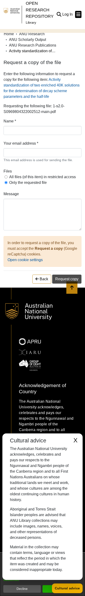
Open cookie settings (25, 260)
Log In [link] (67, 14)
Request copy (66, 279)
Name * (10, 121)
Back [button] (43, 279)
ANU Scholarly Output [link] (27, 40)
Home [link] (9, 34)
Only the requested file (28, 183)
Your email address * (21, 143)
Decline (22, 589)
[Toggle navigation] (78, 14)
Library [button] (31, 22)
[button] (59, 14)
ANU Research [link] (32, 34)
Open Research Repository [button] (40, 10)
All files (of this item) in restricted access (42, 177)
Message (11, 194)
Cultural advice (67, 588)
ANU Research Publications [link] (32, 45)
